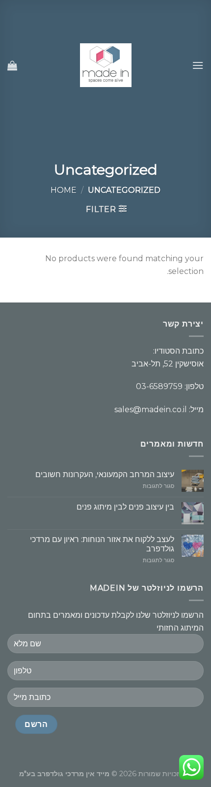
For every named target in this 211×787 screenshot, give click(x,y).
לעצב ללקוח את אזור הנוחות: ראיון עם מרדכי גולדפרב (102, 544)
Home (64, 190)
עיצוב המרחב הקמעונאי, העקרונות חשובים (104, 474)
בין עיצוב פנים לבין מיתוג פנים (125, 507)
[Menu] (198, 65)
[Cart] (12, 65)
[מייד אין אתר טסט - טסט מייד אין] (106, 65)
